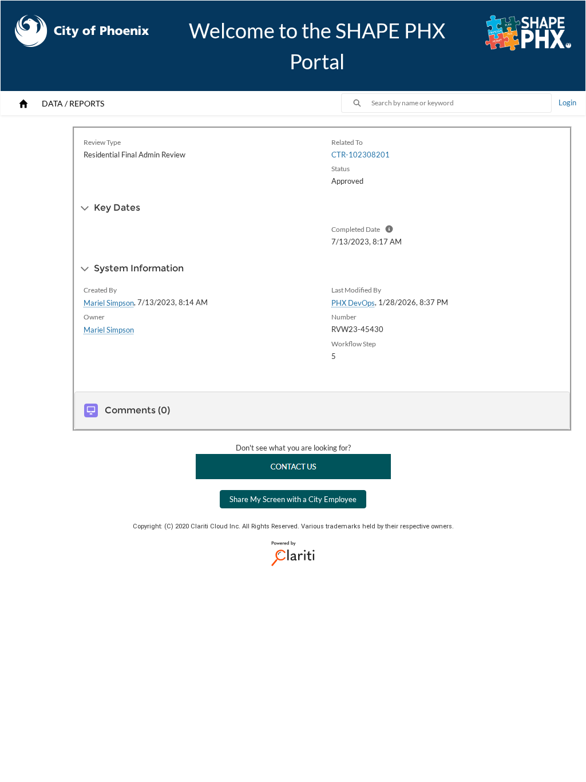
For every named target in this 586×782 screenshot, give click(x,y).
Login (567, 102)
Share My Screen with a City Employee (293, 499)
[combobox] (461, 103)
